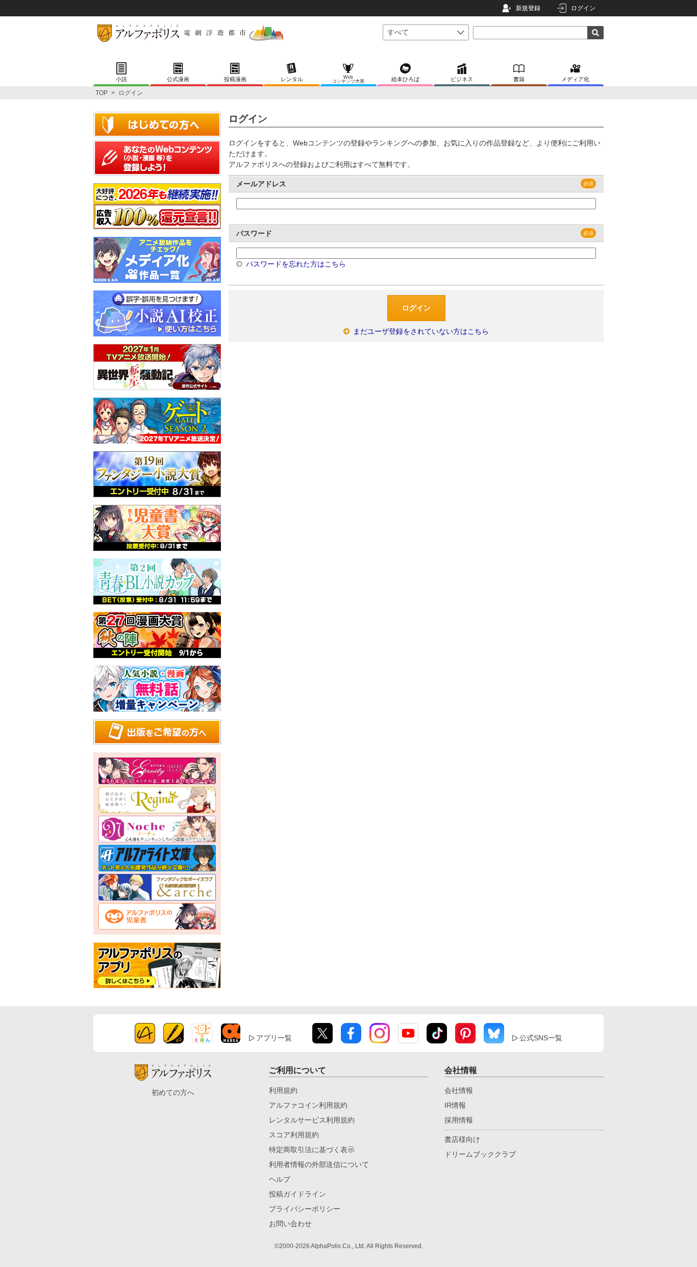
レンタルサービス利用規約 (312, 1120)
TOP (101, 92)
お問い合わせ (290, 1224)
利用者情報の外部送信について (319, 1164)
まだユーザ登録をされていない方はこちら (420, 331)
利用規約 (283, 1090)
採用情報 (458, 1120)
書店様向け (462, 1139)
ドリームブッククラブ (480, 1154)
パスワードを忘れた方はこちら (295, 264)
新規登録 (528, 8)
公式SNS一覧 (540, 1038)
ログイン (583, 8)
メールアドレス (261, 184)
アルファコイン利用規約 (308, 1105)
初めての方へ (173, 1092)
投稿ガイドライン (297, 1194)
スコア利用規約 (294, 1135)
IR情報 (455, 1105)
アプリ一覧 (274, 1038)
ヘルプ (279, 1179)
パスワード (254, 233)
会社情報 (458, 1090)
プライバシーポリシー (304, 1209)
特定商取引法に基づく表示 (312, 1150)
